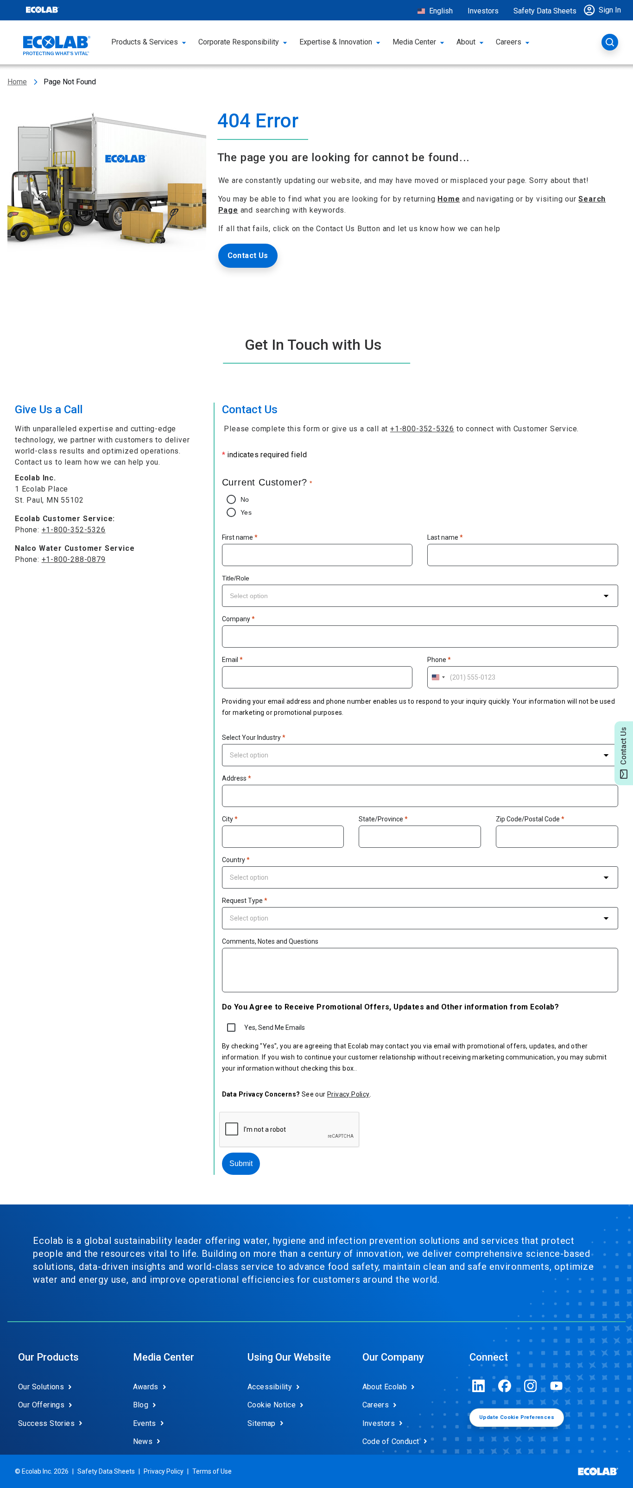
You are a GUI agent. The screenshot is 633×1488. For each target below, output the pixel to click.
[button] (605, 10)
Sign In (610, 10)
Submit (241, 1163)
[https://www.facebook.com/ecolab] (504, 1386)
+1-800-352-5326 (74, 529)
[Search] (609, 42)
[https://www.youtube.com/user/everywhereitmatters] (556, 1386)
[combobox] (420, 596)
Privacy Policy (348, 1094)
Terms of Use (212, 1471)
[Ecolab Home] (57, 45)
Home (17, 81)
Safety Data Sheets (544, 10)
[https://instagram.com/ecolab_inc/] (530, 1386)
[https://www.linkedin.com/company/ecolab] (478, 1386)
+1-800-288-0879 (74, 559)
